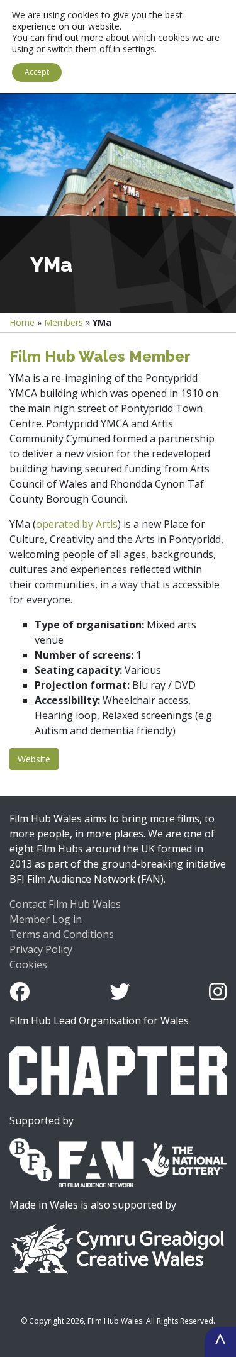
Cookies (28, 964)
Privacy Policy (40, 949)
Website (34, 759)
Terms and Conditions (61, 934)
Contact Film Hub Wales (65, 904)
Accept (37, 72)
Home (22, 322)
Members (63, 322)
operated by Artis (77, 524)
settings (139, 49)
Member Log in (45, 919)
